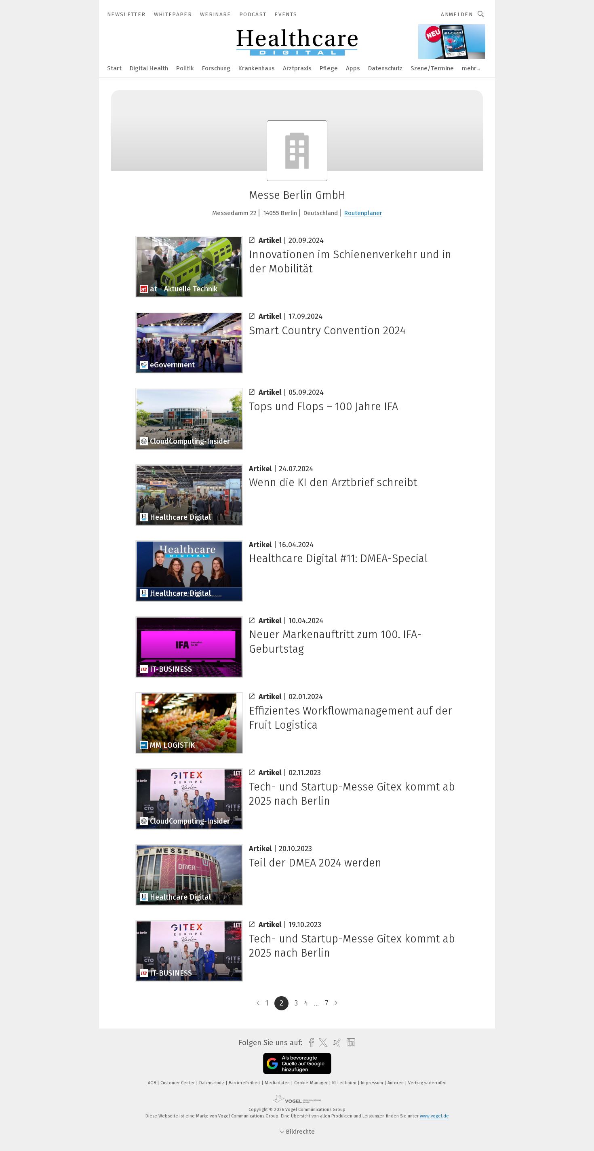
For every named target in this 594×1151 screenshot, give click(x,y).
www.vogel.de (434, 1116)
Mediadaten (278, 1083)
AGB (152, 1083)
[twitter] (321, 1042)
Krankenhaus (256, 68)
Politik (185, 68)
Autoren (396, 1083)
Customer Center (178, 1083)
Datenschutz (385, 68)
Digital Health (149, 68)
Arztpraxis (297, 68)
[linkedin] (349, 1042)
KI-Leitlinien (345, 1083)
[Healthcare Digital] (114, 67)
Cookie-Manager (311, 1083)
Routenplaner (363, 213)
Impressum (372, 1083)
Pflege (329, 68)
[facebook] (309, 1043)
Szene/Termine (432, 68)
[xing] (335, 1043)
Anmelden (457, 14)
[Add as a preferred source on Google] (297, 1063)
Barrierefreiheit (245, 1083)
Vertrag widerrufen (427, 1083)
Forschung (216, 68)
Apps (353, 68)
